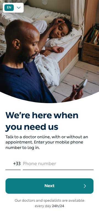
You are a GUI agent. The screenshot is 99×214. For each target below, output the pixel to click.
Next (50, 185)
